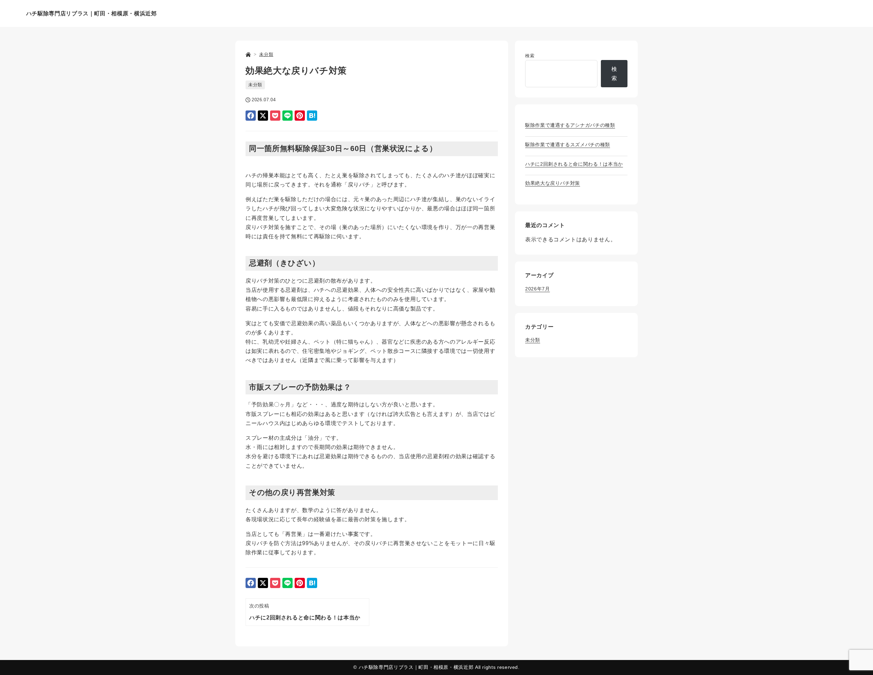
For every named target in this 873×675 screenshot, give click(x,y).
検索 (529, 55)
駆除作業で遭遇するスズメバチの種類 (567, 144)
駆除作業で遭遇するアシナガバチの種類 (570, 125)
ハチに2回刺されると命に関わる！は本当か (574, 164)
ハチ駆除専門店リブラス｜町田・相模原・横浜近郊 (91, 13)
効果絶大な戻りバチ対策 (552, 183)
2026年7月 (537, 288)
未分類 (255, 84)
